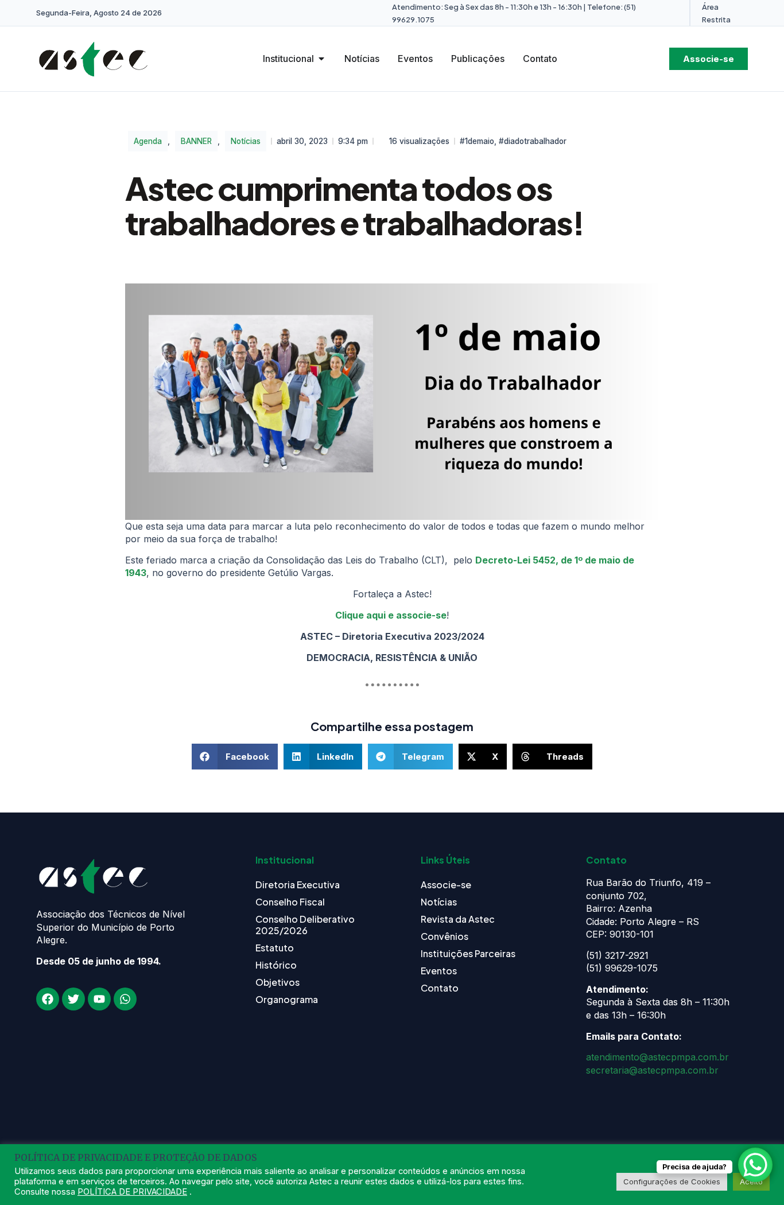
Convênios (444, 936)
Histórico (276, 965)
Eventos (439, 971)
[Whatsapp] (125, 999)
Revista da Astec (458, 919)
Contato (440, 988)
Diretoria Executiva (297, 885)
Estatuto (274, 948)
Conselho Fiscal (290, 902)
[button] (235, 756)
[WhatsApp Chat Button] (755, 1165)
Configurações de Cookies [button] (671, 1181)
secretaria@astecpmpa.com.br (652, 1070)
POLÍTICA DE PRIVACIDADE (132, 1192)
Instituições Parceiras (468, 953)
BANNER (196, 141)
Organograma (286, 999)
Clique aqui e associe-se (391, 615)
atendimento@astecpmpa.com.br (657, 1057)
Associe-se (446, 885)
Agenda (148, 141)
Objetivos (277, 982)
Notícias (246, 141)
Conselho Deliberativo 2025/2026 (305, 924)
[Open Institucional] (321, 58)
